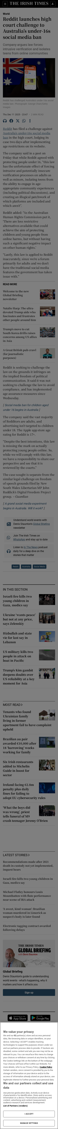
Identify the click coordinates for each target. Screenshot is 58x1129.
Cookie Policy (46, 1067)
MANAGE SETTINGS (29, 1123)
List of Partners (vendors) (15, 1106)
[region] (29, 1075)
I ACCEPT (29, 1114)
